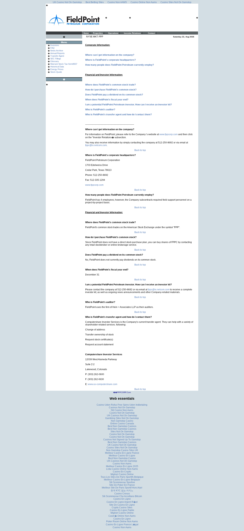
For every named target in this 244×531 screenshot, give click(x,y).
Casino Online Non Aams (144, 2)
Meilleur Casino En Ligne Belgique (122, 479)
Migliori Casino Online (122, 474)
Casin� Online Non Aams (122, 516)
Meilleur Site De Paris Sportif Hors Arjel (122, 487)
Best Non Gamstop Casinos (122, 426)
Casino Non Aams (122, 463)
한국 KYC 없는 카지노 (122, 490)
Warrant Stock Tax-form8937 (63, 64)
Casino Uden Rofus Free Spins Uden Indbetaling (122, 404)
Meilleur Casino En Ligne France (122, 453)
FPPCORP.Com (124, 392)
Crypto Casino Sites (122, 507)
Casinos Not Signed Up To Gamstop (122, 439)
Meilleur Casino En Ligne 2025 (122, 466)
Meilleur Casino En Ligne (122, 455)
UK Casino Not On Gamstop (67, 2)
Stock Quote (56, 72)
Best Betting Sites (95, 2)
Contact (151, 33)
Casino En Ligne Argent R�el (122, 502)
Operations (113, 33)
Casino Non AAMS (117, 2)
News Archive (56, 50)
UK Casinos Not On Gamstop (122, 415)
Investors (54, 45)
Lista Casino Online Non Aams (122, 469)
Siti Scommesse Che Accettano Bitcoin (122, 496)
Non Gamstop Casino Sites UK (122, 450)
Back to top (140, 150)
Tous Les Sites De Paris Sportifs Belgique (122, 477)
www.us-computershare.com (102, 384)
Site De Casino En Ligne (122, 505)
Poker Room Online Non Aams (122, 521)
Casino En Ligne (122, 499)
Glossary (54, 61)
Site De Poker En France (122, 485)
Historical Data (57, 66)
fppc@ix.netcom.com (96, 145)
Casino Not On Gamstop (122, 413)
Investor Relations (132, 33)
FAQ (52, 48)
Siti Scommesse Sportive (122, 482)
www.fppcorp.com (168, 134)
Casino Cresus (122, 493)
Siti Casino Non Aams (122, 410)
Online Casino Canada (122, 423)
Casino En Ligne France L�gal (122, 524)
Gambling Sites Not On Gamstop (122, 418)
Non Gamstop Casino (122, 421)
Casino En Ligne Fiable (122, 510)
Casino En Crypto (122, 471)
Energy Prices (56, 69)
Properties (98, 33)
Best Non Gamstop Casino (122, 458)
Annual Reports (57, 53)
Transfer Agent (57, 56)
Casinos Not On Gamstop (122, 407)
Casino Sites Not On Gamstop (176, 2)
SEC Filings (55, 58)
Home (86, 33)
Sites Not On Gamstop (122, 431)
